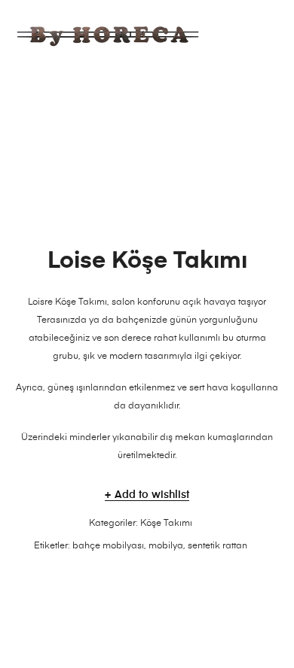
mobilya (166, 546)
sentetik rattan (217, 546)
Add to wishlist (152, 495)
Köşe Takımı (166, 523)
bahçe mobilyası (108, 546)
